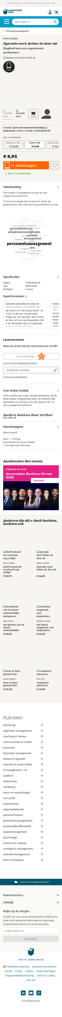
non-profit (9, 798)
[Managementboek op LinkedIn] (23, 993)
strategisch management (18, 848)
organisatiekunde (13, 809)
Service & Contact (46, 975)
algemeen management (17, 730)
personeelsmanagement (17, 820)
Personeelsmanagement (17, 31)
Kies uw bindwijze (12, 137)
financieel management (17, 753)
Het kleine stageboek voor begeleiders (45, 627)
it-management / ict (15, 770)
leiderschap (10, 781)
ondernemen (11, 803)
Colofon (8, 971)
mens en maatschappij (16, 792)
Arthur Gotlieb (10, 38)
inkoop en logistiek (14, 758)
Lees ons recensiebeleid (15, 377)
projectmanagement (15, 831)
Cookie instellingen (46, 971)
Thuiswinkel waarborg (18, 966)
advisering (9, 725)
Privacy (18, 971)
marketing (9, 786)
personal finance (13, 815)
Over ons (31, 980)
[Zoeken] (55, 22)
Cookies (29, 971)
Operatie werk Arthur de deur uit (46, 568)
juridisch (8, 775)
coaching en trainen (14, 736)
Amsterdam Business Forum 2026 (29, 475)
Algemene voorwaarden (44, 966)
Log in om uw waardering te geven (20, 363)
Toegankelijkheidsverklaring (19, 975)
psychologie (10, 837)
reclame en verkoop (14, 843)
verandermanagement (16, 854)
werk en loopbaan (13, 859)
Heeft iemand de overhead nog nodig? (12, 570)
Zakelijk (8, 902)
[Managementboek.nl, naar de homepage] (12, 13)
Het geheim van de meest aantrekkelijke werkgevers (13, 627)
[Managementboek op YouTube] (31, 993)
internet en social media (17, 764)
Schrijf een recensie (18, 370)
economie (9, 747)
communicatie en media (17, 742)
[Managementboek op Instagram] (38, 993)
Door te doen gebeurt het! (10, 684)
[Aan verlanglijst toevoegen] (55, 165)
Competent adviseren (43, 684)
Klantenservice (13, 895)
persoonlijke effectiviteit (17, 826)
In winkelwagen (23, 165)
